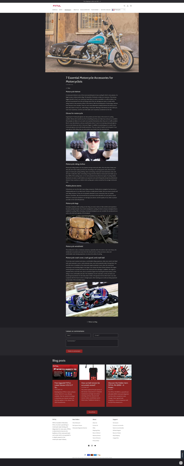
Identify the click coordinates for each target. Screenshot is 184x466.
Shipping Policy (96, 430)
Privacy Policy (96, 440)
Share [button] (69, 88)
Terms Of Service (97, 438)
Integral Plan (116, 438)
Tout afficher (92, 412)
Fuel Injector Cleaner (77, 425)
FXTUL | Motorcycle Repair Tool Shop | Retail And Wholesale (85, 457)
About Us (95, 422)
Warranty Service (97, 435)
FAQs (94, 428)
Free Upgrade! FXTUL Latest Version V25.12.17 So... (64, 385)
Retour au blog (93, 322)
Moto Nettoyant (76, 422)
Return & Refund (96, 433)
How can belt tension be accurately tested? (90, 384)
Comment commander (118, 425)
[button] (61, 9)
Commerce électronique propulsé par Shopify (104, 457)
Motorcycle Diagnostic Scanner (80, 428)
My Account (115, 422)
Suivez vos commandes (118, 428)
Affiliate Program (117, 430)
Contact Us (95, 425)
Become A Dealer (117, 433)
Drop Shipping (116, 435)
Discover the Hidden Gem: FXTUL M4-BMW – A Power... (118, 385)
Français (117, 9)
